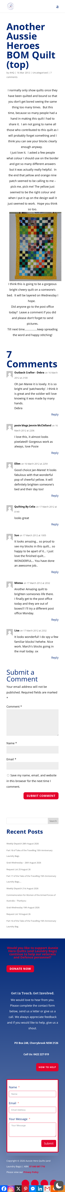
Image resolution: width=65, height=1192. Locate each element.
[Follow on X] (35, 1183)
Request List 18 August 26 (18, 914)
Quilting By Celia (24, 506)
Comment (14, 706)
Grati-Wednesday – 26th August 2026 (23, 862)
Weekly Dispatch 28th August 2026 (22, 843)
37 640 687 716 (37, 1166)
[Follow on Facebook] (25, 1183)
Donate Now (20, 969)
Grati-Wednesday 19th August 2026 (22, 907)
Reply (55, 414)
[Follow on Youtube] (54, 1183)
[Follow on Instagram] (44, 1183)
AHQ (12, 72)
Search (53, 820)
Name (11, 743)
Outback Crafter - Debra (29, 372)
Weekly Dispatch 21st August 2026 (22, 888)
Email (11, 759)
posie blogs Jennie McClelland (32, 425)
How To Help (47, 1067)
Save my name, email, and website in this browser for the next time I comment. (31, 780)
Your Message (18, 1119)
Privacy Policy (31, 1172)
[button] (58, 1185)
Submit (48, 1143)
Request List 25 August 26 (18, 869)
